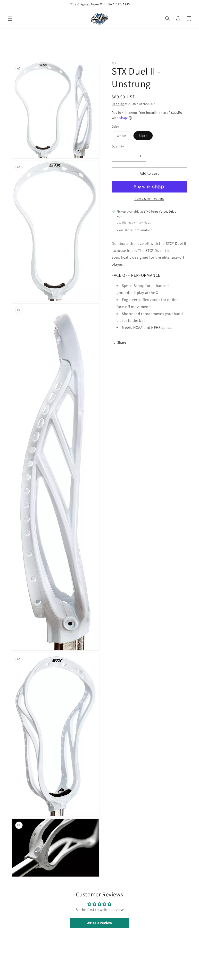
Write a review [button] (99, 922)
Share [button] (121, 342)
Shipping (118, 104)
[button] (10, 18)
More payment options (149, 198)
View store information (134, 230)
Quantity (118, 146)
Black (143, 135)
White (124, 136)
